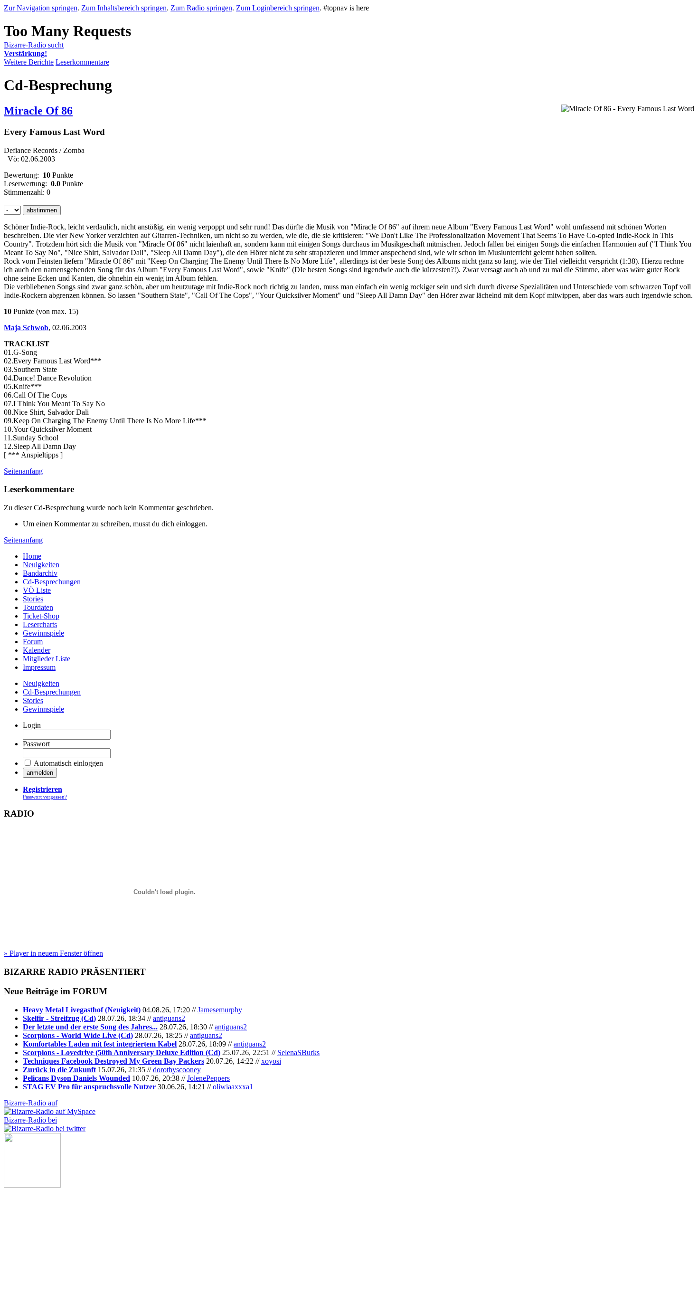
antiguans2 (169, 1018)
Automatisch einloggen (68, 763)
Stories (33, 599)
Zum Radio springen (201, 8)
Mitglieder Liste (46, 659)
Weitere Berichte (29, 62)
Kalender (36, 650)
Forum (33, 642)
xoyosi (271, 1061)
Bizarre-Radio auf (30, 1103)
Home (32, 556)
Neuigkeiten (41, 565)
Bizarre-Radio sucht (34, 49)
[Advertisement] (51, 1235)
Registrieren (42, 789)
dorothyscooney (177, 1070)
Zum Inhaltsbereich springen (124, 8)
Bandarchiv (40, 573)
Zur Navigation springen (40, 8)
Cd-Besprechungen (52, 582)
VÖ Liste (37, 590)
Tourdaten (38, 607)
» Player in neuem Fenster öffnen (53, 953)
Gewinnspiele (43, 633)
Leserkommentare (82, 62)
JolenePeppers (208, 1078)
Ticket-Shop (41, 616)
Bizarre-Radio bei (30, 1120)
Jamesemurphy (220, 1010)
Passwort (36, 744)
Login (32, 725)
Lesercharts (40, 624)
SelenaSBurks (298, 1052)
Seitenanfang (23, 471)
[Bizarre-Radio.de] (32, 1185)
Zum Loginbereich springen (278, 8)
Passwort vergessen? (45, 797)
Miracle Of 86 (38, 111)
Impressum (39, 667)
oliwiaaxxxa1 (233, 1087)
